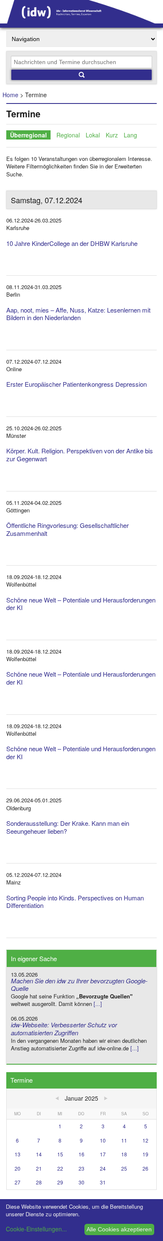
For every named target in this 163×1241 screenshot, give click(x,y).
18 (124, 1154)
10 (103, 1140)
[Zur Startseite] (81, 20)
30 (81, 1182)
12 (145, 1140)
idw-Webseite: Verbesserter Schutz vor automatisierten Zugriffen (64, 1028)
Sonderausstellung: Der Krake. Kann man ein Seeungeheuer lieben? (67, 827)
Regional (68, 135)
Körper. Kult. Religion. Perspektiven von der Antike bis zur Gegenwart (79, 454)
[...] (98, 1004)
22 (60, 1168)
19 (145, 1154)
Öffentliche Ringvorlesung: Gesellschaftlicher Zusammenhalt (67, 529)
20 (17, 1168)
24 (103, 1168)
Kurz (112, 135)
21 (39, 1168)
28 (39, 1182)
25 (124, 1168)
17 (103, 1154)
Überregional (28, 135)
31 (103, 1182)
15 (60, 1154)
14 (39, 1154)
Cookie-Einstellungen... (36, 1229)
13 (17, 1154)
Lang (130, 135)
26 (145, 1168)
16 (81, 1154)
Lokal (93, 135)
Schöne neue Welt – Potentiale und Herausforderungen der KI (80, 603)
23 (81, 1168)
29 (60, 1182)
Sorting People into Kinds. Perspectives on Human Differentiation (75, 901)
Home (10, 94)
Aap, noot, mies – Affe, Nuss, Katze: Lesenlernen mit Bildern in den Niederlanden (78, 313)
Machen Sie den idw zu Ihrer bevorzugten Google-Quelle (79, 984)
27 (17, 1182)
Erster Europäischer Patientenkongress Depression (76, 384)
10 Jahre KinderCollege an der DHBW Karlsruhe (72, 243)
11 (124, 1140)
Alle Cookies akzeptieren (119, 1229)
